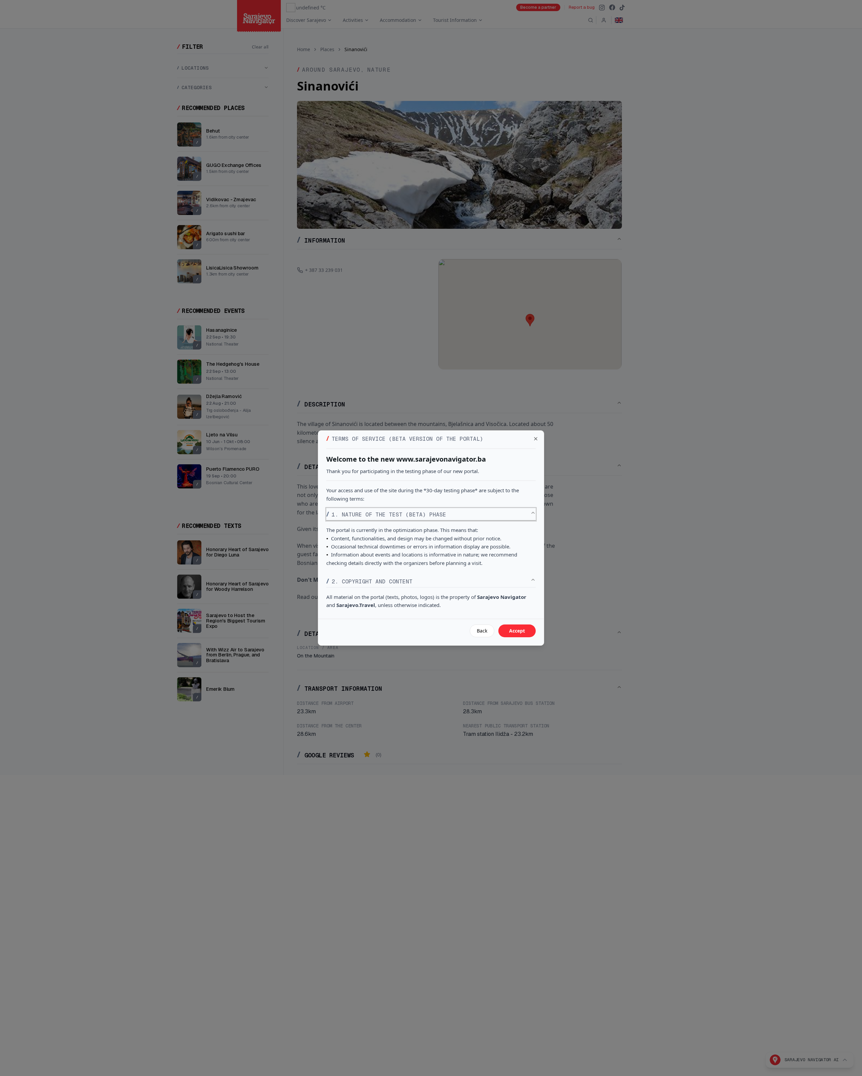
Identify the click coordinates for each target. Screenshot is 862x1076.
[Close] (535, 438)
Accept (517, 630)
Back (482, 630)
